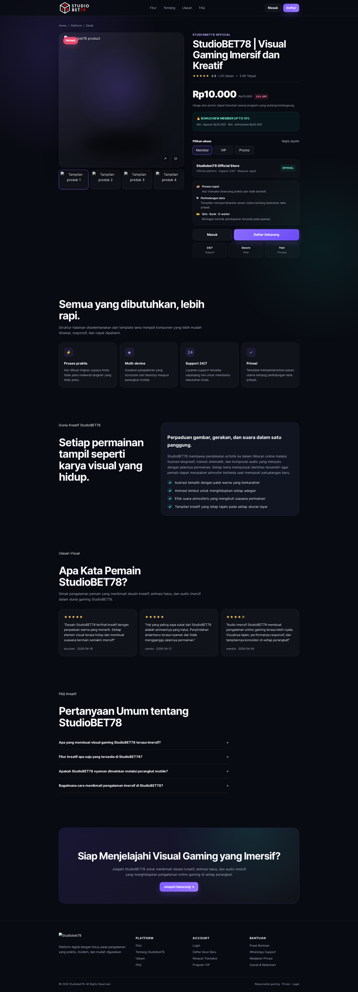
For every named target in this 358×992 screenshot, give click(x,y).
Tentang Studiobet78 (150, 952)
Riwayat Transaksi (205, 958)
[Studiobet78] (74, 8)
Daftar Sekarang (266, 235)
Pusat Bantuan (259, 945)
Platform (76, 25)
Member (202, 150)
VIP (223, 150)
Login (196, 945)
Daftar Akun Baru (204, 952)
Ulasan (187, 8)
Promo (244, 150)
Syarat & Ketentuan (263, 964)
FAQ (202, 8)
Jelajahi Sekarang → (179, 887)
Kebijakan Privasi (261, 958)
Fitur (153, 8)
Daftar (291, 8)
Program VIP (201, 964)
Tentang (169, 8)
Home (63, 25)
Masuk (273, 8)
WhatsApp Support (263, 952)
